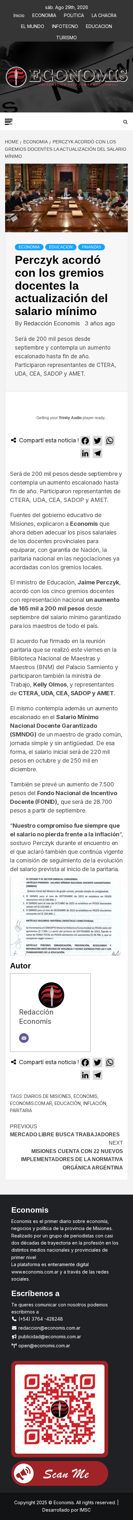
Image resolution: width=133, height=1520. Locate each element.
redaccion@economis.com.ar (48, 1328)
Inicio (19, 14)
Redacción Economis (52, 323)
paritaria (21, 1110)
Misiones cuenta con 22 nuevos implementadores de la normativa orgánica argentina (72, 1155)
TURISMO (66, 36)
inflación (94, 1103)
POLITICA (74, 14)
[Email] (24, 1038)
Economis (85, 1096)
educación (68, 1103)
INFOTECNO (65, 25)
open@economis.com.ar (43, 1345)
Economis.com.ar (31, 1103)
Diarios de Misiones (47, 1096)
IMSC (84, 1510)
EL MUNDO (32, 25)
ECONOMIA (44, 14)
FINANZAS (91, 247)
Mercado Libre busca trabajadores (65, 1131)
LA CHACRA (104, 14)
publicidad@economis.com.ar (49, 1336)
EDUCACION (99, 25)
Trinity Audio (70, 418)
